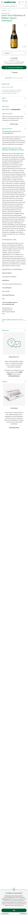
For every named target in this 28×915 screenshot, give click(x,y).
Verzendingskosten (20, 62)
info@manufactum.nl (14, 375)
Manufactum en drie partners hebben (13, 895)
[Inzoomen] (25, 47)
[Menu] (2, 2)
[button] (25, 25)
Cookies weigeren (5, 913)
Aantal (7, 53)
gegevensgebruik (6, 899)
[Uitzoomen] (23, 47)
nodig (10, 897)
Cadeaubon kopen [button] (14, 427)
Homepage (4, 10)
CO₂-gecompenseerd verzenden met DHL (14, 63)
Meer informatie (23, 913)
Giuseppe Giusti (16, 109)
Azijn (9, 10)
